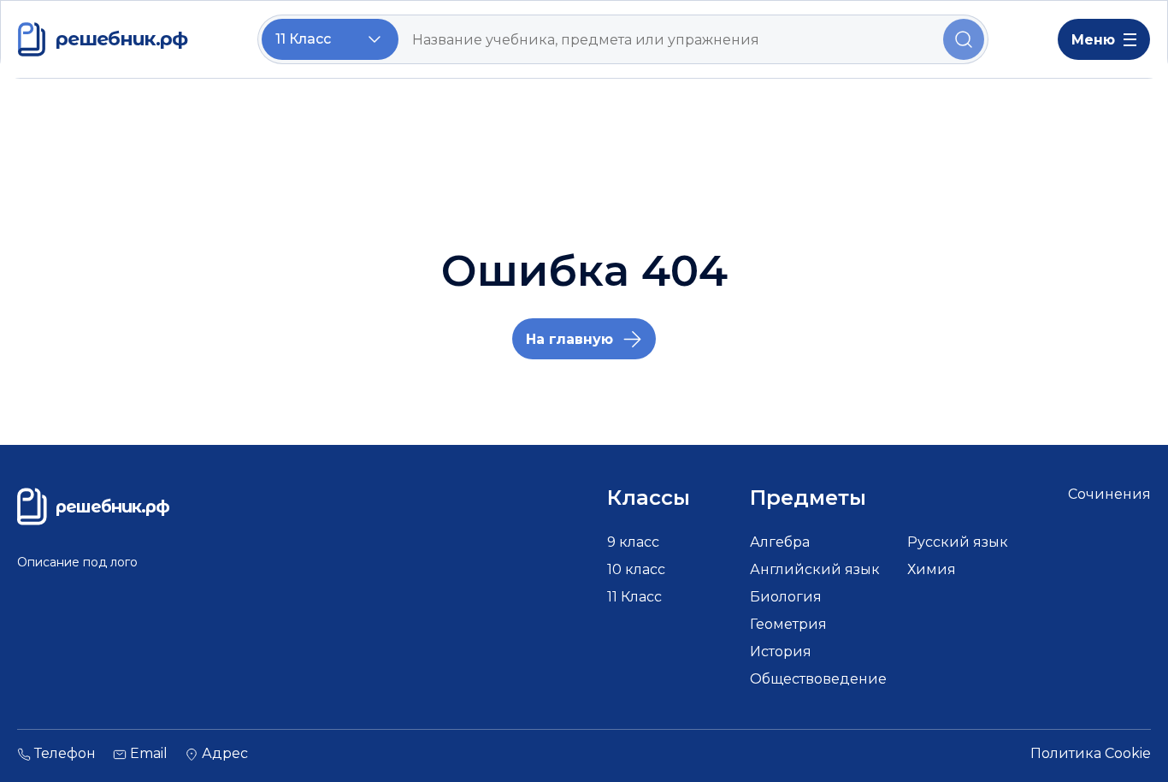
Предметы (808, 498)
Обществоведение (818, 679)
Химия (931, 569)
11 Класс (634, 597)
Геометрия (788, 624)
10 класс (636, 569)
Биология (786, 597)
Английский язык (815, 569)
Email (149, 754)
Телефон (65, 754)
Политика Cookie (1090, 754)
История (780, 651)
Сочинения (1109, 494)
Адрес (225, 754)
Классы (648, 498)
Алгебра (780, 542)
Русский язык (957, 542)
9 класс (633, 542)
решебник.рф (121, 38)
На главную (569, 339)
